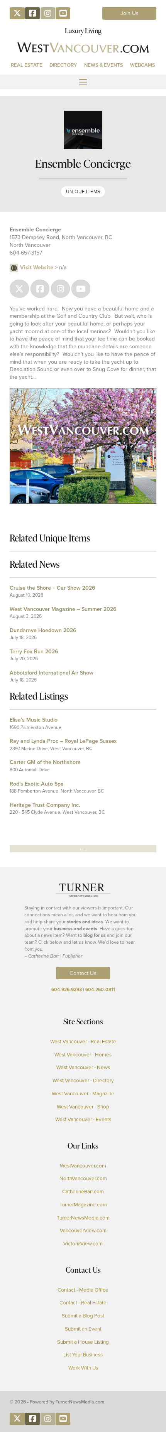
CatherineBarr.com (83, 1191)
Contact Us (83, 973)
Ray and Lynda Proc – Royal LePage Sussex (63, 741)
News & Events (103, 65)
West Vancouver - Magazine (83, 1093)
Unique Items (83, 191)
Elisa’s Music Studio (34, 720)
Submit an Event (83, 1328)
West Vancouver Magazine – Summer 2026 (63, 609)
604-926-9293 (66, 989)
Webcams (142, 65)
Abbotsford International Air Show (51, 672)
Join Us (129, 13)
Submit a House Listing (83, 1341)
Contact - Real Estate (83, 1302)
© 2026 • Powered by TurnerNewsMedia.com (57, 1401)
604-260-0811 (100, 989)
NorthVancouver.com (83, 1178)
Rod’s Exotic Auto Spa (37, 784)
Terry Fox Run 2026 (34, 651)
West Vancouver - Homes (83, 1054)
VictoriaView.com (83, 1243)
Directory (63, 65)
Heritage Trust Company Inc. (45, 805)
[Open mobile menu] (83, 82)
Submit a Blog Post (83, 1315)
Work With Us (83, 1367)
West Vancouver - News (83, 1067)
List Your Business (83, 1354)
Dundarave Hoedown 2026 (43, 630)
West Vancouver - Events (83, 1119)
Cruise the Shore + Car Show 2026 (52, 588)
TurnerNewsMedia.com (83, 1217)
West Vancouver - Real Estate (83, 1041)
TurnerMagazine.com (83, 1204)
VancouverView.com (83, 1230)
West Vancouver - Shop (83, 1106)
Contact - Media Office (83, 1289)
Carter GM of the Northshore (45, 762)
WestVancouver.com (83, 1165)
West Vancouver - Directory (83, 1080)
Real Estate (26, 65)
